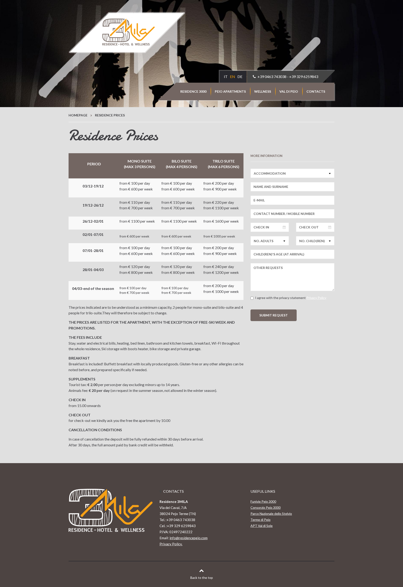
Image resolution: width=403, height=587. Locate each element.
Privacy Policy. (171, 544)
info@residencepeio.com (189, 538)
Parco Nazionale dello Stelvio (271, 514)
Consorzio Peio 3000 (265, 507)
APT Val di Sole (261, 526)
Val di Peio (288, 91)
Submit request (273, 315)
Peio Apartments (230, 91)
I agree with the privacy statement (290, 298)
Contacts (315, 91)
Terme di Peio (260, 520)
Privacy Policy (316, 298)
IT (226, 76)
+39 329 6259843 (303, 76)
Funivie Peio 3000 (263, 501)
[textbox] (292, 173)
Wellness (262, 91)
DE (239, 76)
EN (232, 76)
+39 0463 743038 (271, 76)
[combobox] (292, 173)
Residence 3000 (193, 91)
